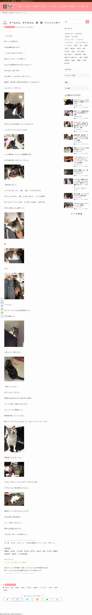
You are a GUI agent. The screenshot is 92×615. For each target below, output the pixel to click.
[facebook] (72, 214)
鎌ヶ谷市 (67, 63)
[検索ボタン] (87, 6)
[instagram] (76, 214)
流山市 (7, 587)
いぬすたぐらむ (69, 33)
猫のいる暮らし (69, 54)
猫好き (85, 54)
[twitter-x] (74, 214)
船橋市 (17, 587)
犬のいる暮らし (81, 51)
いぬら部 (67, 36)
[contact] (81, 214)
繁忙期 (86, 57)
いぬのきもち (78, 33)
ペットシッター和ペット (81, 42)
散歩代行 (72, 48)
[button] (7, 599)
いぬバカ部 (74, 36)
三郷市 (75, 45)
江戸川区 (29, 587)
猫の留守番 (78, 54)
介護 (81, 45)
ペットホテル (43, 587)
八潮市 (86, 45)
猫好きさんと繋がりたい (71, 57)
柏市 (12, 587)
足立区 (22, 587)
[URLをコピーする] (57, 599)
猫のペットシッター (9, 27)
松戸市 (56, 587)
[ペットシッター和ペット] (8, 6)
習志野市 (35, 587)
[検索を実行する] (87, 21)
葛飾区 (5, 590)
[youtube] (79, 214)
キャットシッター (69, 39)
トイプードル (79, 39)
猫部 (81, 57)
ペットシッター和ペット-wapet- (15, 562)
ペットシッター (69, 42)
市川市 (50, 587)
